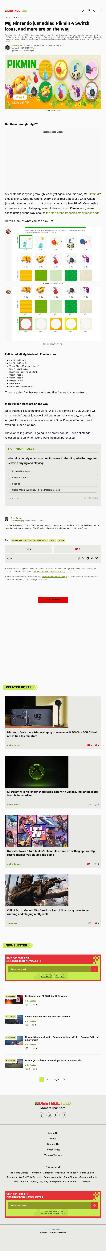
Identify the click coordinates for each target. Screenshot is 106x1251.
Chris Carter (16, 45)
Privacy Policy (60, 977)
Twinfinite (35, 1172)
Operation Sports (88, 1177)
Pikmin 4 (61, 540)
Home (7, 17)
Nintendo (27, 540)
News (16, 17)
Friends (16, 483)
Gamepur (48, 1172)
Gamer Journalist (53, 1177)
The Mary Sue (21, 1181)
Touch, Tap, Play (39, 1181)
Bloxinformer (70, 1181)
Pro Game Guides (19, 1172)
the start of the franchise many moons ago (73, 213)
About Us (53, 1133)
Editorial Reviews (21, 471)
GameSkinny (70, 1177)
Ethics (53, 1138)
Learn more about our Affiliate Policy (49, 571)
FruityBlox (55, 1181)
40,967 (57, 1079)
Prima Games (87, 1172)
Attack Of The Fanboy (66, 1172)
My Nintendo (17, 540)
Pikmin (52, 540)
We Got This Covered (30, 1177)
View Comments (53, 599)
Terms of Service (46, 977)
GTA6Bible (84, 1181)
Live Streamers (20, 477)
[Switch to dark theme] (94, 10)
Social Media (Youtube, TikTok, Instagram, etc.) (36, 489)
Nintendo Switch (40, 540)
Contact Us (53, 1144)
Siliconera (11, 1177)
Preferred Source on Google (54, 576)
